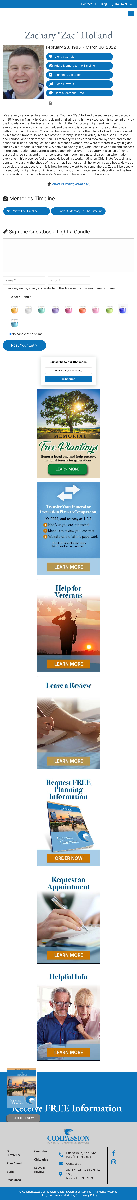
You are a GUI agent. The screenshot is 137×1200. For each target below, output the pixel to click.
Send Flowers (64, 84)
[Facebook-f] (113, 1153)
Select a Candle (20, 297)
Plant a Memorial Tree (69, 93)
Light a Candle (64, 56)
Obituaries (41, 1159)
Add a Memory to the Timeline (74, 65)
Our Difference (14, 1153)
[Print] (50, 103)
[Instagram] (113, 1162)
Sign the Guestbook (67, 74)
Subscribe (68, 379)
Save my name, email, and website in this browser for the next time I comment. (62, 288)
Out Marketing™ (62, 1195)
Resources (14, 1180)
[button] (131, 13)
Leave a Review (39, 1169)
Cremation (41, 1151)
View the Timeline (25, 211)
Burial (11, 1171)
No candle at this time (27, 334)
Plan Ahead (14, 1163)
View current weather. (70, 184)
